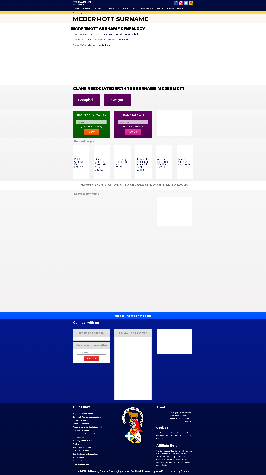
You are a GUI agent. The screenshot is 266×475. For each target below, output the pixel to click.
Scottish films (78, 457)
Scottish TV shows (80, 461)
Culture (109, 8)
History (98, 8)
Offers (180, 8)
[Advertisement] (173, 211)
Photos (170, 8)
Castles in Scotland (81, 430)
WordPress (161, 471)
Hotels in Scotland (80, 420)
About (160, 407)
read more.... (189, 421)
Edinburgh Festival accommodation (87, 417)
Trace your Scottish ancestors (85, 434)
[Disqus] (112, 226)
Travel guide (145, 8)
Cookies (162, 427)
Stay (135, 8)
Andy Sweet (100, 471)
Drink (125, 8)
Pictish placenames (81, 451)
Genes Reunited (130, 34)
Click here (185, 436)
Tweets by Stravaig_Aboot (124, 338)
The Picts (76, 444)
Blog (77, 8)
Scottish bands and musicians (85, 454)
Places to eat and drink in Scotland (87, 427)
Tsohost (185, 471)
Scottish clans (78, 437)
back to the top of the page (133, 316)
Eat (118, 8)
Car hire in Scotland (81, 424)
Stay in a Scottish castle (83, 413)
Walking (159, 8)
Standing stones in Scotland (84, 440)
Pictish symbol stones (82, 447)
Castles (86, 8)
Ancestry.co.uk (111, 34)
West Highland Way (81, 464)
